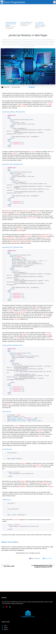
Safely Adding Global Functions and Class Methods (11, 24)
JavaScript (31, 87)
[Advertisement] (28, 12)
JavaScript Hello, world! (26, 22)
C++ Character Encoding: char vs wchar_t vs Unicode (40, 24)
